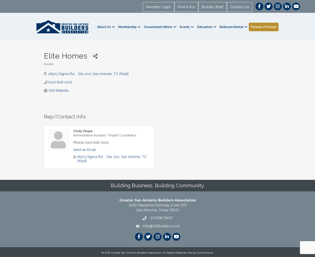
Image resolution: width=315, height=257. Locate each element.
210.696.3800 (161, 218)
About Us (104, 27)
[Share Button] (95, 56)
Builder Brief (213, 7)
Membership (127, 27)
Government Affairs (158, 27)
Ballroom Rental (231, 27)
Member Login (158, 7)
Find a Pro (186, 7)
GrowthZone (205, 252)
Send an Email (84, 150)
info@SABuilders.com (161, 226)
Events (185, 27)
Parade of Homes (263, 27)
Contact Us (239, 7)
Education (204, 27)
